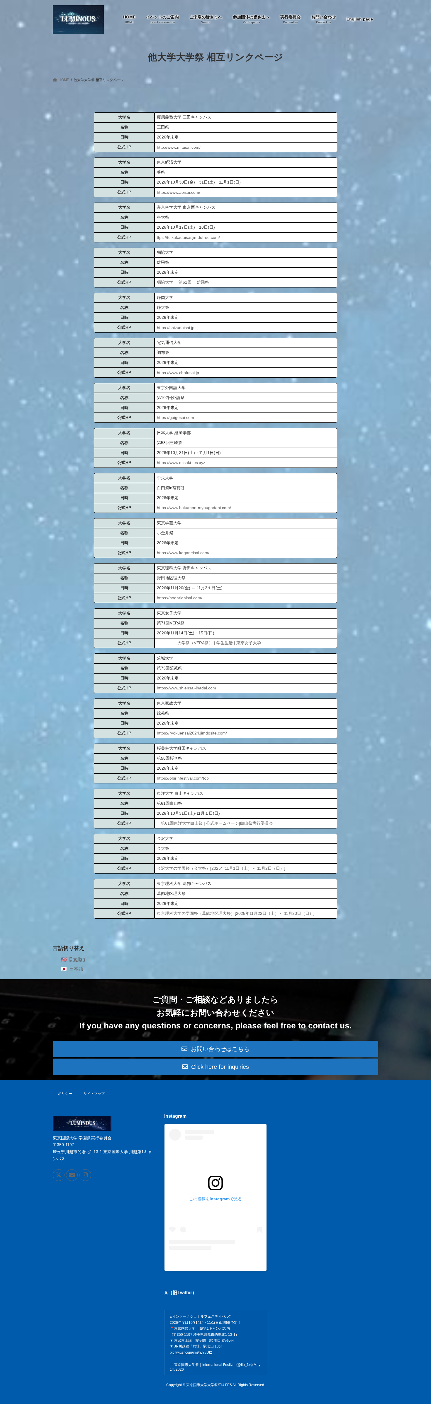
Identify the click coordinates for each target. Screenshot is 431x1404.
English (77, 959)
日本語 (76, 968)
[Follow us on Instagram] (85, 1175)
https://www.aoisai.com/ (178, 192)
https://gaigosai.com (175, 417)
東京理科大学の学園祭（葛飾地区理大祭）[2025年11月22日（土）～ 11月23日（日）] (236, 913)
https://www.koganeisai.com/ (183, 552)
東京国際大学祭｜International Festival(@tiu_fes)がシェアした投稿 (231, 1261)
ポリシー (65, 1094)
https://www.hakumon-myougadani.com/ (194, 507)
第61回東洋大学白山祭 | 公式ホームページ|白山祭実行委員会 (217, 823)
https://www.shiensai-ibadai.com (186, 688)
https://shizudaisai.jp (175, 327)
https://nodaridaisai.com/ (179, 597)
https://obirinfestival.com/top (183, 778)
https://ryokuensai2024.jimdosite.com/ (192, 733)
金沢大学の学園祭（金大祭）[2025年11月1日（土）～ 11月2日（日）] (221, 868)
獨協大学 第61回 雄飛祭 (183, 282)
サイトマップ (94, 1094)
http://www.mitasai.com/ (179, 147)
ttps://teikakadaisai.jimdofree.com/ (188, 237)
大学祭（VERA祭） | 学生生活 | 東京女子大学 (219, 643)
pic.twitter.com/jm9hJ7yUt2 (191, 1352)
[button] (215, 1049)
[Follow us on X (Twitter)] (59, 1175)
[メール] (72, 1175)
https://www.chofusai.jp (178, 372)
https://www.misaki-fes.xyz (181, 462)
